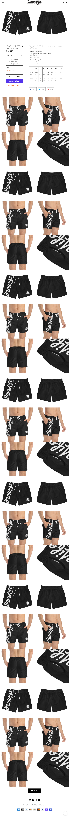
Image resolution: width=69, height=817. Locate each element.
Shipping (8, 70)
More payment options (14, 85)
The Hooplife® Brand (32, 805)
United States (42, 805)
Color (8, 62)
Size (8, 55)
